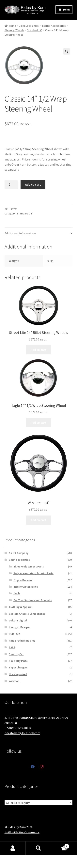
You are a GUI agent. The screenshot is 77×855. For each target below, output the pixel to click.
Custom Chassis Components (27, 613)
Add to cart (33, 184)
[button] (66, 51)
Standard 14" (34, 30)
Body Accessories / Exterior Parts (33, 573)
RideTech (14, 634)
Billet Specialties (29, 25)
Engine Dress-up (23, 580)
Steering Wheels (14, 30)
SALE (12, 647)
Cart (59, 845)
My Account (13, 848)
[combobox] (39, 802)
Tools (16, 593)
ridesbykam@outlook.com (22, 733)
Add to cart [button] (38, 350)
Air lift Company (18, 553)
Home (12, 25)
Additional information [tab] (20, 233)
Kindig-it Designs (19, 627)
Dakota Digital (18, 620)
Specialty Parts (18, 661)
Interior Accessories (54, 25)
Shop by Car (16, 654)
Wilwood (14, 681)
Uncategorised (18, 674)
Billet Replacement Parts (28, 566)
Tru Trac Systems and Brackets (32, 600)
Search (38, 848)
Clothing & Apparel (20, 607)
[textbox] (38, 802)
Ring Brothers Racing (22, 640)
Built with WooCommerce (22, 832)
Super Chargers (18, 667)
